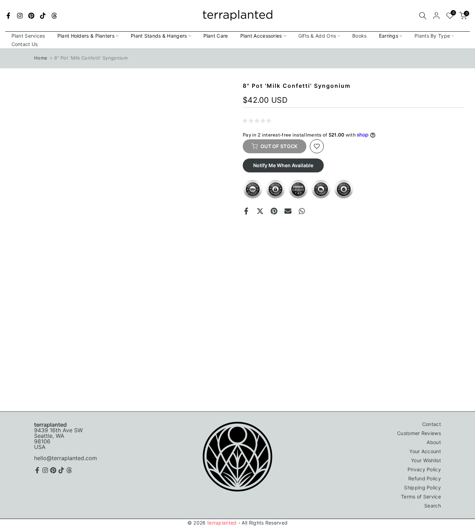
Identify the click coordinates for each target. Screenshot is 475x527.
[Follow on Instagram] (20, 15)
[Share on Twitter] (260, 211)
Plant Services (28, 36)
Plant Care (215, 36)
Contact (431, 424)
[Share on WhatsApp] (301, 211)
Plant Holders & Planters (85, 36)
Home (40, 58)
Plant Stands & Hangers (159, 36)
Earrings (388, 36)
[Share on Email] (287, 211)
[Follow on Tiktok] (43, 15)
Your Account (425, 451)
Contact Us (24, 44)
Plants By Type (432, 36)
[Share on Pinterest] (274, 211)
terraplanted (222, 523)
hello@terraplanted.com (65, 458)
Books (359, 36)
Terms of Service (421, 496)
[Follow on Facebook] (8, 15)
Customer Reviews (419, 433)
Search (432, 506)
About (434, 442)
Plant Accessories (261, 36)
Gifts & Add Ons (317, 36)
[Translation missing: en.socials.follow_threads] (54, 15)
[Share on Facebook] (246, 211)
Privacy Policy (424, 469)
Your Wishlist (426, 460)
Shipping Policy (422, 487)
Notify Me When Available (283, 165)
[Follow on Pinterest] (31, 15)
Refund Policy (424, 478)
